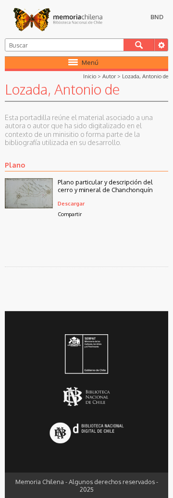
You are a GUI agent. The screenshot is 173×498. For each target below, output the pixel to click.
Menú (90, 62)
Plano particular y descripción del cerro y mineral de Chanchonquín (105, 186)
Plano (15, 164)
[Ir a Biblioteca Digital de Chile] (86, 433)
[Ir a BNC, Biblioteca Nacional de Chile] (86, 396)
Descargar (71, 203)
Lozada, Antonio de (145, 76)
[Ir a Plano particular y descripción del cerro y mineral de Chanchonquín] (29, 205)
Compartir (70, 214)
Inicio (89, 76)
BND (156, 17)
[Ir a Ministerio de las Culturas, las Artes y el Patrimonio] (86, 354)
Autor (109, 76)
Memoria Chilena (58, 19)
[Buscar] (139, 45)
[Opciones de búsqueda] (161, 45)
